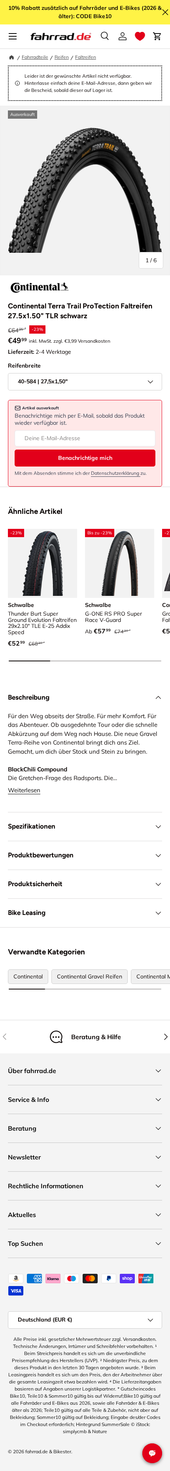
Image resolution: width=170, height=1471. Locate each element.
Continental (28, 976)
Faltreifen (85, 57)
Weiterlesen (24, 790)
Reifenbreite (24, 365)
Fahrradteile (35, 57)
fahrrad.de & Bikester (48, 1451)
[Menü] (12, 36)
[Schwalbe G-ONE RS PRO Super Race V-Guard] (119, 563)
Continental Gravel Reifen (89, 976)
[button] (140, 36)
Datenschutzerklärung (115, 473)
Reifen (62, 57)
